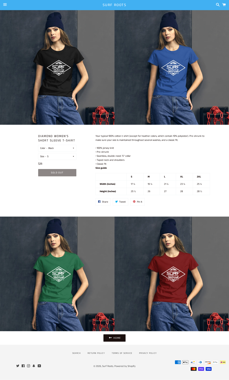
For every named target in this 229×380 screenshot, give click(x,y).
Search (76, 353)
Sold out (57, 172)
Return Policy (96, 353)
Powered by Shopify (125, 366)
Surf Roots (114, 5)
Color (42, 148)
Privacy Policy (148, 353)
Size (42, 156)
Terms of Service (122, 353)
